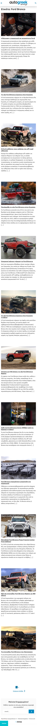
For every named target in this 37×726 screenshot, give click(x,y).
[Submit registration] (31, 711)
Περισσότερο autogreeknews (8, 718)
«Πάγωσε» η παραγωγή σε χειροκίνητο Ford (18, 38)
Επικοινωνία (32, 718)
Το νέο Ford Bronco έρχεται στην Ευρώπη (17, 94)
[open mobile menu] (1, 3)
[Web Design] (18, 722)
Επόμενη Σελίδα (18, 691)
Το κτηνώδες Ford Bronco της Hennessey (17, 652)
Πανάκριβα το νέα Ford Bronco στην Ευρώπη (18, 207)
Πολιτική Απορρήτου (23, 718)
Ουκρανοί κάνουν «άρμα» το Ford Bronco (17, 261)
